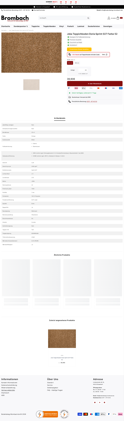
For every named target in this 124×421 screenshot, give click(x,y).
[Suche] (64, 18)
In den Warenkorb (94, 84)
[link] (16, 302)
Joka (62, 355)
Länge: (73, 70)
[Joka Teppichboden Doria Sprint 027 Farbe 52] (62, 339)
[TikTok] (104, 402)
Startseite (4, 30)
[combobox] (62, 18)
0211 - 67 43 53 (92, 101)
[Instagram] (95, 402)
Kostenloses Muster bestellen (79, 49)
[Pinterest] (99, 402)
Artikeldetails (59, 118)
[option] (31, 53)
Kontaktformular (39, 10)
